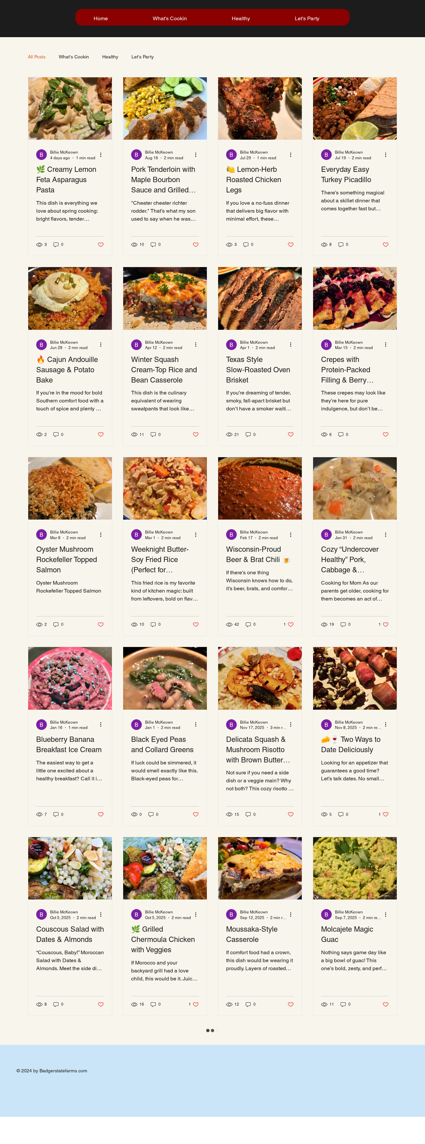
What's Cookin (74, 56)
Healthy (110, 56)
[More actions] (103, 197)
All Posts (36, 56)
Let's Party (142, 56)
